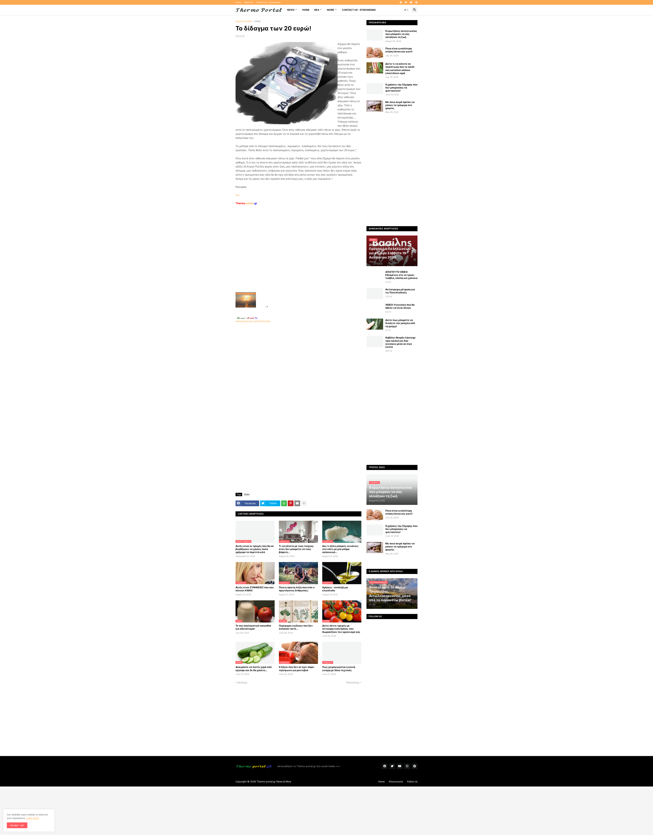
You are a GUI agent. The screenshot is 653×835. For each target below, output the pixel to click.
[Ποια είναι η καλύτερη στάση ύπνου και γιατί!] (374, 52)
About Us (248, 2)
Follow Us (412, 781)
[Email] (297, 503)
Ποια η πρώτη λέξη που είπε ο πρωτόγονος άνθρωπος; (297, 589)
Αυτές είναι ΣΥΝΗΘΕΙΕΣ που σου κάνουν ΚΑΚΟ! (255, 589)
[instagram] (407, 766)
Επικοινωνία (396, 781)
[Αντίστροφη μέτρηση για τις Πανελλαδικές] (374, 293)
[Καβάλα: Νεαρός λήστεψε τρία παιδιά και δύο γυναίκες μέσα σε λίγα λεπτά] (374, 341)
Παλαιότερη (352, 682)
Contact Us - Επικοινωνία (268, 2)
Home (238, 2)
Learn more (32, 818)
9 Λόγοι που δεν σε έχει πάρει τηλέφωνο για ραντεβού (296, 668)
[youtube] (411, 2)
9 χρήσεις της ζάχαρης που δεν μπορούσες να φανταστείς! (401, 87)
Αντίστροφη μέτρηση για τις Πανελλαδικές (400, 291)
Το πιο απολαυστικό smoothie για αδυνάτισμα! (253, 627)
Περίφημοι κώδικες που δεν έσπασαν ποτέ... (296, 627)
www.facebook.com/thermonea (253, 321)
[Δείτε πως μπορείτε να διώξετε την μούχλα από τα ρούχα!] (374, 324)
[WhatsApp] (284, 503)
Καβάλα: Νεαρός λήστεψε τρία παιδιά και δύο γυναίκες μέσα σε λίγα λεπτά (400, 342)
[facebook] (401, 2)
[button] (406, 10)
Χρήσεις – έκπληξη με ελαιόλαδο (335, 589)
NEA (316, 9)
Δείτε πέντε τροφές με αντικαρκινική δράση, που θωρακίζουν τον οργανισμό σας (341, 628)
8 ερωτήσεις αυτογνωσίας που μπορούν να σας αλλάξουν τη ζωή (401, 33)
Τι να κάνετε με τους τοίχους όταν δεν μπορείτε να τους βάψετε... (296, 549)
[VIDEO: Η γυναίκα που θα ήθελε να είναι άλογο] (374, 308)
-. (246, 318)
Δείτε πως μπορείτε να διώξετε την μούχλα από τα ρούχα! (400, 323)
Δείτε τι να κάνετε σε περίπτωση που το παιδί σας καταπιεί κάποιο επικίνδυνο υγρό (399, 68)
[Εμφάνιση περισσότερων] (304, 503)
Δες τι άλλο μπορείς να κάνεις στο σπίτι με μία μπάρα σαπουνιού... (340, 549)
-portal (246, 203)
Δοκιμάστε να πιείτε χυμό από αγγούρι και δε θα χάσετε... (254, 668)
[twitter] (406, 2)
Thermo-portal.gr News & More (274, 781)
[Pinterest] (291, 503)
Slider (258, 21)
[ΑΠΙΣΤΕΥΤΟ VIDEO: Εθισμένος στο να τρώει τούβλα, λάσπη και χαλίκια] (374, 275)
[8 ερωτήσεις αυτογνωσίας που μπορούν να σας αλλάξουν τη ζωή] (374, 34)
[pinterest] (416, 2)
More (330, 9)
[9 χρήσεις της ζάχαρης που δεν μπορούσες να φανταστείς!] (374, 88)
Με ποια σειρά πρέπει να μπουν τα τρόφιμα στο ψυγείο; (400, 105)
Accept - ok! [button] (17, 825)
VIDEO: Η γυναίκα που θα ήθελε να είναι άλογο (400, 306)
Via (237, 195)
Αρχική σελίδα (244, 21)
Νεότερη (242, 682)
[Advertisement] (294, 256)
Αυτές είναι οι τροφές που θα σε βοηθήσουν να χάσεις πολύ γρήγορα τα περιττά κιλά (255, 549)
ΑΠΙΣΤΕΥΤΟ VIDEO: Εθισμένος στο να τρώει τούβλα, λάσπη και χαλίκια (401, 274)
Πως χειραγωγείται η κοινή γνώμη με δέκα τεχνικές (338, 668)
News (290, 9)
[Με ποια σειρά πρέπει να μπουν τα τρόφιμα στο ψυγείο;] (374, 106)
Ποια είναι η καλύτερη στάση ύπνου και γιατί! (399, 50)
